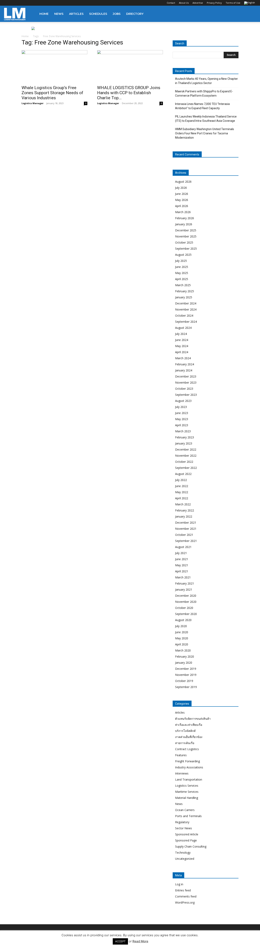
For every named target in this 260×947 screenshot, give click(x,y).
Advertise (198, 2)
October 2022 (184, 462)
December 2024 (185, 303)
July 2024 (181, 334)
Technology (183, 852)
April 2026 (181, 206)
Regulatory (182, 822)
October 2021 (184, 535)
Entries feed (183, 890)
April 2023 (181, 425)
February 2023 (184, 437)
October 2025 (184, 242)
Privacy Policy (214, 2)
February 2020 (184, 656)
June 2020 (181, 632)
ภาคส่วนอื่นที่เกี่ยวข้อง (188, 737)
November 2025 (185, 236)
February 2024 (184, 364)
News (58, 14)
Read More (140, 941)
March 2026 (183, 212)
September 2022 (186, 468)
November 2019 (185, 675)
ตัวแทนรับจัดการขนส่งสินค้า (193, 718)
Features (181, 755)
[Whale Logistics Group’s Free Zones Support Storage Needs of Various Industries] (54, 66)
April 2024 (181, 352)
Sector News (183, 828)
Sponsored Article (186, 834)
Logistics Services (186, 785)
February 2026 (184, 218)
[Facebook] (7, 3)
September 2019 (186, 687)
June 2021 (181, 559)
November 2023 (185, 382)
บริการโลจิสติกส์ (185, 731)
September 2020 (186, 614)
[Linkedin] (20, 3)
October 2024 (184, 315)
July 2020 (181, 626)
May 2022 (181, 492)
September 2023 (186, 395)
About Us (184, 2)
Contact (171, 2)
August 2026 (183, 181)
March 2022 (183, 504)
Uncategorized (184, 859)
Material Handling (186, 798)
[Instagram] (14, 3)
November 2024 (185, 309)
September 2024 (186, 322)
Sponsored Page (186, 840)
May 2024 (181, 346)
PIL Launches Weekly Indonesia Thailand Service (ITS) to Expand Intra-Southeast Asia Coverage (206, 118)
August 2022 (183, 474)
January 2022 (183, 516)
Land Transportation (188, 779)
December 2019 (185, 669)
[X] (27, 3)
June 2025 (181, 267)
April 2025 (181, 279)
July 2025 (181, 261)
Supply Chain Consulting (190, 846)
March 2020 (183, 650)
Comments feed (185, 896)
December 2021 (185, 522)
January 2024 (183, 370)
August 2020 (183, 620)
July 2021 (181, 553)
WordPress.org (185, 902)
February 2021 (184, 583)
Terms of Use (233, 2)
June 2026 (181, 194)
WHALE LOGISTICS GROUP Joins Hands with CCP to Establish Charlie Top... (128, 92)
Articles (76, 14)
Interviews (181, 773)
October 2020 (184, 608)
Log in (179, 884)
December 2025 (185, 230)
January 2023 (183, 443)
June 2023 (181, 413)
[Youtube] (34, 3)
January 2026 (183, 224)
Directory (134, 14)
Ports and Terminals (188, 816)
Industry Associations (189, 767)
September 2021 (186, 541)
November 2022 (185, 455)
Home (44, 14)
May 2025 (181, 273)
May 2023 (181, 419)
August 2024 (183, 328)
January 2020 (183, 662)
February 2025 (184, 291)
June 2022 (181, 486)
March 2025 (183, 285)
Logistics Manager (32, 103)
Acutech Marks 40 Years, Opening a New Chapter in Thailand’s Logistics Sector (206, 81)
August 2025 (183, 255)
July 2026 (181, 188)
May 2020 (181, 638)
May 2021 (181, 565)
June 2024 (181, 340)
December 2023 (185, 376)
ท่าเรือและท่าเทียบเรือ (188, 725)
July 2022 (181, 480)
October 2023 (184, 388)
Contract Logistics (187, 749)
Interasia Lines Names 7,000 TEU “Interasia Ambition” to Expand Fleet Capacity (202, 106)
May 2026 (181, 200)
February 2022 (184, 510)
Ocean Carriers (185, 810)
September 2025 (186, 248)
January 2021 (183, 589)
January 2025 (183, 297)
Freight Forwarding (187, 761)
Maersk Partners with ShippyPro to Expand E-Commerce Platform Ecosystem (204, 93)
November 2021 (185, 529)
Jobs (116, 14)
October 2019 (184, 681)
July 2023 (181, 407)
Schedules (98, 14)
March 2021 (183, 577)
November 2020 (185, 602)
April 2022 (181, 498)
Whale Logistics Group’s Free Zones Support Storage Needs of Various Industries (52, 92)
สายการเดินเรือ (184, 743)
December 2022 (185, 449)
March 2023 (183, 431)
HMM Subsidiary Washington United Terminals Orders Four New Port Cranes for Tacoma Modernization (204, 133)
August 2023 (183, 401)
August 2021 (183, 547)
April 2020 (181, 644)
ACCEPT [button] (120, 941)
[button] (251, 14)
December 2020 (185, 596)
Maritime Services (186, 792)
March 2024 (183, 358)
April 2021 (181, 571)
